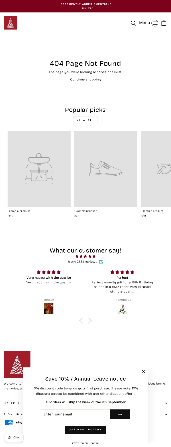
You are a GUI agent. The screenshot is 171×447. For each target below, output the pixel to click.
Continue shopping (85, 79)
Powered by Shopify (85, 443)
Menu (149, 22)
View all (86, 120)
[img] (85, 256)
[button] (82, 321)
